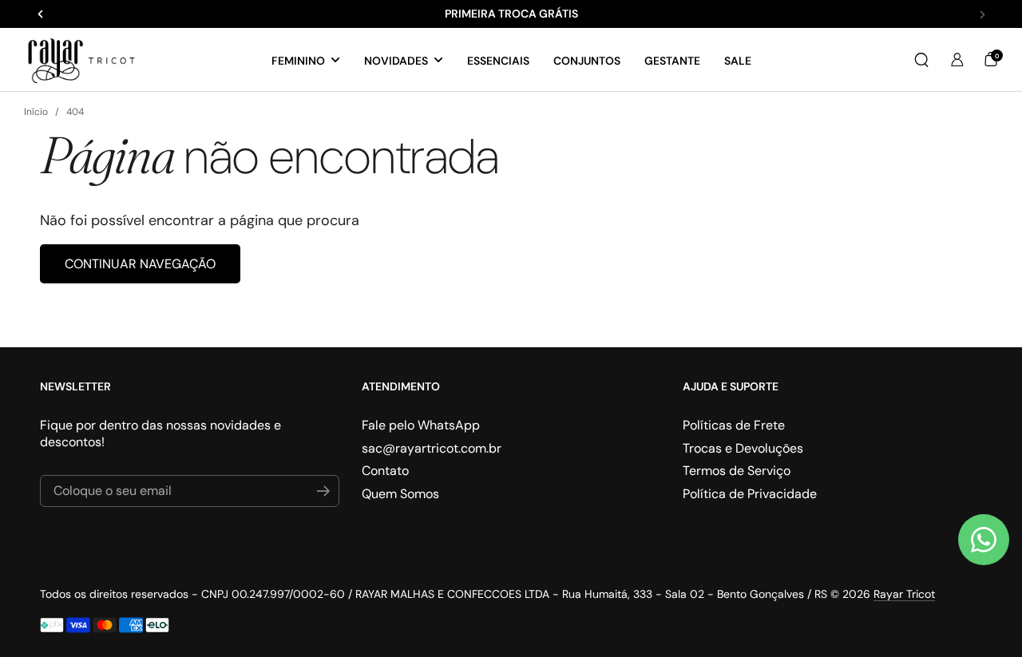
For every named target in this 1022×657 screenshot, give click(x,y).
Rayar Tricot (904, 594)
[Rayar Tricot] (81, 59)
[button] (921, 60)
